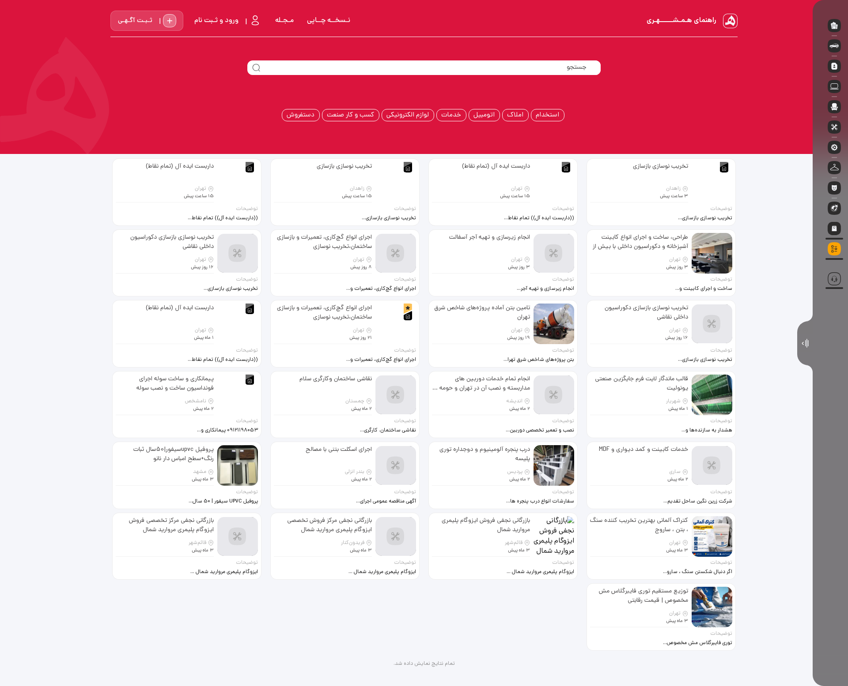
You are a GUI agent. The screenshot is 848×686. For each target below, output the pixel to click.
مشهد (199, 472)
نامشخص (195, 401)
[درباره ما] (830, 268)
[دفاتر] (830, 265)
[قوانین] (830, 263)
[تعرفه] (830, 260)
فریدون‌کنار (352, 543)
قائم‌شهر (513, 543)
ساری (675, 472)
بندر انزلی (354, 472)
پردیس (514, 472)
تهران (516, 189)
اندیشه (514, 401)
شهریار (673, 401)
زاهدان (673, 189)
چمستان (354, 401)
